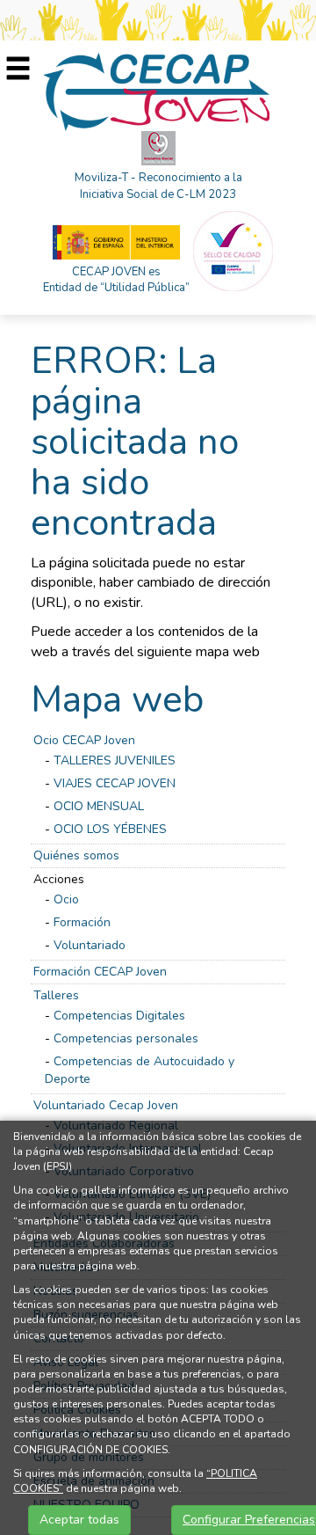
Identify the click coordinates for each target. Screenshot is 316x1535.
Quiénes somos (76, 855)
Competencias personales (126, 1038)
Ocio (66, 899)
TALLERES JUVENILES (115, 760)
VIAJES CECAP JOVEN (115, 783)
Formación (82, 922)
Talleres (56, 995)
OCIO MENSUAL (99, 806)
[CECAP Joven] (158, 91)
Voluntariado (90, 945)
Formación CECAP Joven (100, 971)
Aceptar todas (79, 1519)
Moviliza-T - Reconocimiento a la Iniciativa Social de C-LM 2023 (158, 186)
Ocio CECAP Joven (84, 740)
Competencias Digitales (119, 1015)
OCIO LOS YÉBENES (110, 829)
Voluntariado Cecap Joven (105, 1105)
